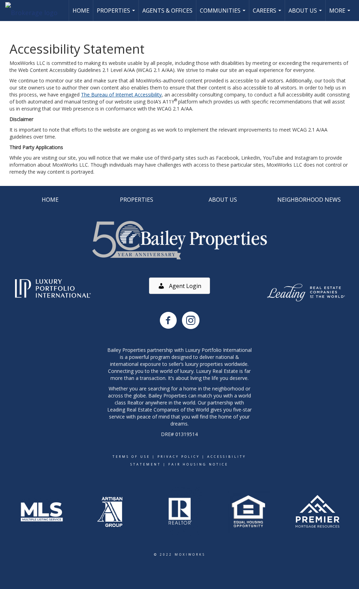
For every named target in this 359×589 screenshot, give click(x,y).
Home (81, 10)
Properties (117, 14)
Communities (223, 14)
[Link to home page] (35, 10)
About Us (306, 14)
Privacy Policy (178, 456)
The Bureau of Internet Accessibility (121, 94)
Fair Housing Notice (198, 464)
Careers (268, 14)
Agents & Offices (167, 10)
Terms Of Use (131, 456)
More (340, 14)
